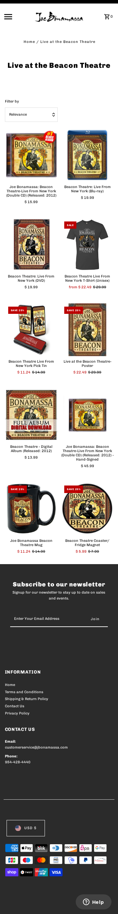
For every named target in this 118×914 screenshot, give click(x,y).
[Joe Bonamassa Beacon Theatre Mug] (31, 508)
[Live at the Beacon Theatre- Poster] (87, 329)
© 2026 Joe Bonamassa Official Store (40, 901)
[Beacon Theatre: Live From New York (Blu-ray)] (87, 154)
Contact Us (14, 706)
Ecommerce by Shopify (26, 907)
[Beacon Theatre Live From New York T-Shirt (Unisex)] (87, 244)
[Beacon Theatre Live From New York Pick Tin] (31, 329)
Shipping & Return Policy (26, 699)
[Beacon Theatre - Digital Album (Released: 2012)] (31, 415)
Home (29, 42)
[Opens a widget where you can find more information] (93, 902)
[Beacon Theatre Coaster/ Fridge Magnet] (87, 508)
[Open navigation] (17, 17)
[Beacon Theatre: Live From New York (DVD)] (31, 244)
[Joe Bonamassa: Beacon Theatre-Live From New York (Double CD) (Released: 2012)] (31, 154)
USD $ (30, 828)
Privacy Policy (17, 713)
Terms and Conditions (24, 692)
